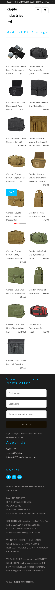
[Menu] (38, 10)
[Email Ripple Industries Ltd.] (19, 477)
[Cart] (45, 10)
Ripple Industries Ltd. (14, 15)
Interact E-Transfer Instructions (21, 457)
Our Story (11, 448)
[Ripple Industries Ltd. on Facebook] (8, 477)
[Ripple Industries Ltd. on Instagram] (14, 477)
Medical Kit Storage (27, 32)
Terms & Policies (14, 453)
